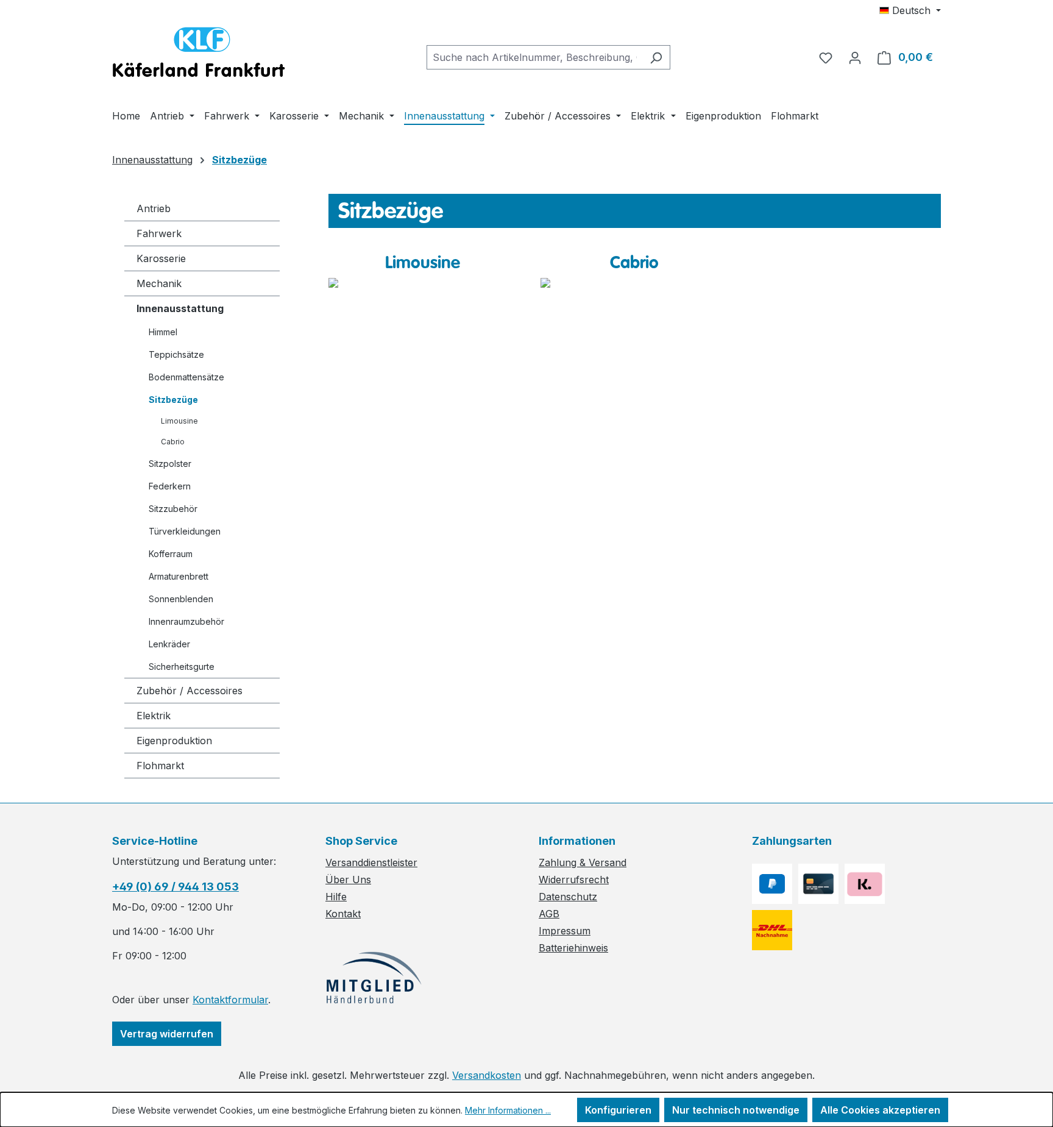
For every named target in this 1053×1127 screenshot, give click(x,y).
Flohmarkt (160, 765)
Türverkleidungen (185, 531)
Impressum (564, 931)
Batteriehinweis (573, 948)
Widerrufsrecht (574, 879)
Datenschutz (568, 897)
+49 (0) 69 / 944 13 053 (175, 886)
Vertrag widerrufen (166, 1034)
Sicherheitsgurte (181, 666)
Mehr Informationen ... (508, 1110)
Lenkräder (169, 644)
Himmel (163, 332)
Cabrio (173, 441)
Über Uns (348, 879)
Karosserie (161, 258)
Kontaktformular (230, 1000)
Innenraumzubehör (186, 621)
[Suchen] (656, 57)
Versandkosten (486, 1075)
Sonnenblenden (181, 599)
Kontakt (343, 914)
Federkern (170, 486)
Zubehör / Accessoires (189, 690)
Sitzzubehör (173, 508)
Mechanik (159, 283)
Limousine (179, 420)
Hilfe (336, 897)
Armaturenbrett (178, 576)
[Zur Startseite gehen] (198, 55)
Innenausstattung (180, 308)
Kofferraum (171, 554)
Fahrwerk (159, 233)
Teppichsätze (176, 354)
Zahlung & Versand (582, 862)
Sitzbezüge (173, 399)
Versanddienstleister (371, 862)
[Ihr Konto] (855, 57)
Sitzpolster (170, 463)
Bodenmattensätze (186, 377)
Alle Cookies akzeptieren (880, 1110)
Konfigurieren (618, 1110)
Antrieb (153, 208)
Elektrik (153, 715)
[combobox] (534, 57)
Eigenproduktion (174, 740)
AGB (549, 914)
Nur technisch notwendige (736, 1110)
